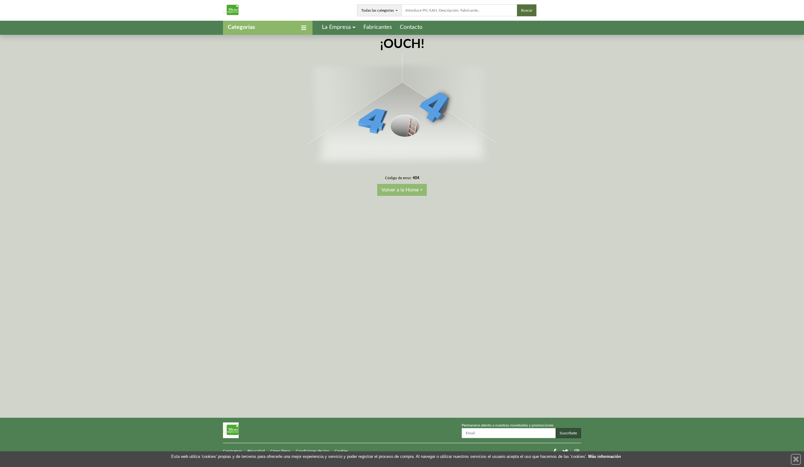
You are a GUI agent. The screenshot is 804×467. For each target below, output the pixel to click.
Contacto (411, 27)
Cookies (341, 451)
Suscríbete (568, 433)
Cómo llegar (280, 451)
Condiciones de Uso (312, 451)
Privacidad (256, 451)
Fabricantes (377, 27)
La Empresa (336, 27)
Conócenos (232, 451)
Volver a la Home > (402, 189)
